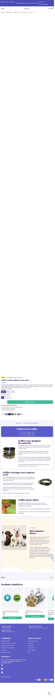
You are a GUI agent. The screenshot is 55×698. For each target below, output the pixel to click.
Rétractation (4, 650)
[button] (5, 401)
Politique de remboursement (8, 647)
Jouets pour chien (15, 610)
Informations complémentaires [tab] (30, 423)
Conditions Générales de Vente (8, 643)
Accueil (2, 12)
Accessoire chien (9, 12)
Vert (13, 391)
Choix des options (12, 617)
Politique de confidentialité (7, 645)
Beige (3, 391)
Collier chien (16, 12)
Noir (8, 391)
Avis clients (30, 643)
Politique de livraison (6, 652)
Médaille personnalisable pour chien (34, 611)
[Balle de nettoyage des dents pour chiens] (12, 598)
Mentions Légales (5, 641)
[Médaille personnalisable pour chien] (35, 598)
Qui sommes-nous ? (33, 641)
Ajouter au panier (30, 402)
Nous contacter (31, 650)
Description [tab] (18, 423)
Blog (29, 652)
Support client (31, 647)
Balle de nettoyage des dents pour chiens (10, 612)
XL (9, 397)
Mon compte (31, 645)
